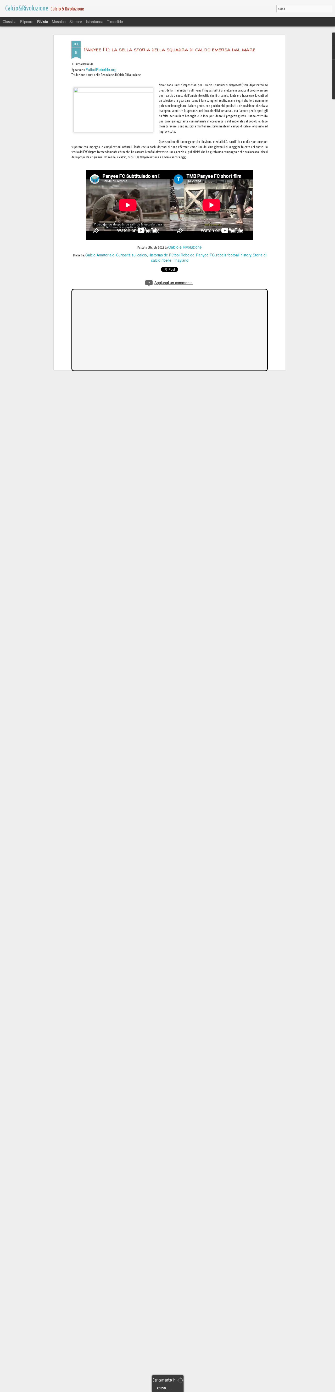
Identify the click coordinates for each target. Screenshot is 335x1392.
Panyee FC (205, 254)
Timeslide (115, 21)
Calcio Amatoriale (99, 254)
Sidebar (75, 21)
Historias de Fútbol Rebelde (171, 254)
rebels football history (233, 254)
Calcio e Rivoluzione (185, 247)
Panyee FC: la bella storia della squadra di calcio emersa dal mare (169, 49)
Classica (9, 21)
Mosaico (59, 21)
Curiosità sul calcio (131, 254)
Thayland (180, 260)
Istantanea (94, 21)
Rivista (42, 21)
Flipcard (27, 21)
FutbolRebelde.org (101, 69)
